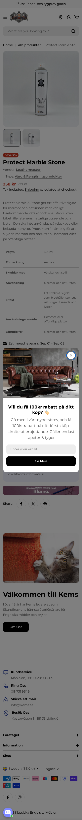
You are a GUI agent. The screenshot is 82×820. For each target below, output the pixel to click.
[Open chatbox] (8, 812)
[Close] (71, 355)
